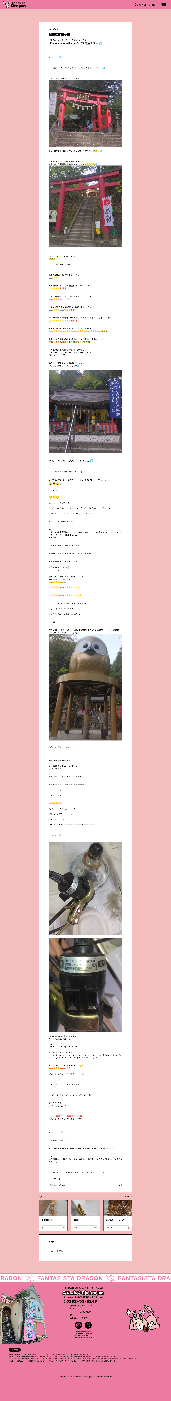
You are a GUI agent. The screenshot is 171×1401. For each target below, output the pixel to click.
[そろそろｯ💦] (53, 1208)
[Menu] (164, 5)
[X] (88, 1325)
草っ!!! (76, 1220)
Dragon (18, 5)
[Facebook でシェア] (50, 1179)
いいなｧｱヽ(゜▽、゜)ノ (115, 1220)
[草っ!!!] (85, 1208)
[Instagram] (78, 1325)
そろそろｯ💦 (47, 1220)
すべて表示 (128, 1196)
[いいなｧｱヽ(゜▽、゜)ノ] (118, 1208)
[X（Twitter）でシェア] (55, 1179)
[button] (15, 1350)
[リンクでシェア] (59, 1179)
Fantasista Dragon (83, 1376)
